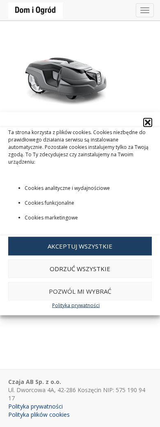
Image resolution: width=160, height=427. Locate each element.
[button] (148, 122)
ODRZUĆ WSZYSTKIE (80, 269)
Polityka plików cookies (39, 414)
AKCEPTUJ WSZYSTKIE (80, 246)
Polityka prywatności (76, 304)
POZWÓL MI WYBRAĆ (80, 291)
